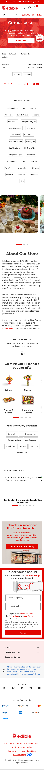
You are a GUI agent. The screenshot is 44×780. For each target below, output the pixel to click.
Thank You (10, 446)
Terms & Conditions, (26, 614)
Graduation (22, 452)
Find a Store (15, 15)
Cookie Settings (22, 762)
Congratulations (14, 440)
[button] (22, 647)
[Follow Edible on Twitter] (22, 688)
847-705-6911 (8, 328)
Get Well (22, 446)
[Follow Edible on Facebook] (13, 688)
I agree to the (14, 614)
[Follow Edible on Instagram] (4, 688)
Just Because (30, 440)
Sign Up (23, 633)
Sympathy (12, 434)
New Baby (34, 446)
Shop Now (21, 40)
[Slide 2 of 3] (24, 244)
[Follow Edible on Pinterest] (30, 688)
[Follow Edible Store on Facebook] (22, 353)
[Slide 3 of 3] (27, 244)
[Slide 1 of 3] (19, 244)
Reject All (22, 769)
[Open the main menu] (40, 7)
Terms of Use (14, 616)
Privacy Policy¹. (28, 616)
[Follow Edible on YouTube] (39, 688)
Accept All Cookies (22, 775)
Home (6, 15)
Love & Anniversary (28, 434)
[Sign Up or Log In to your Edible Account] (29, 7)
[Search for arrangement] (23, 7)
